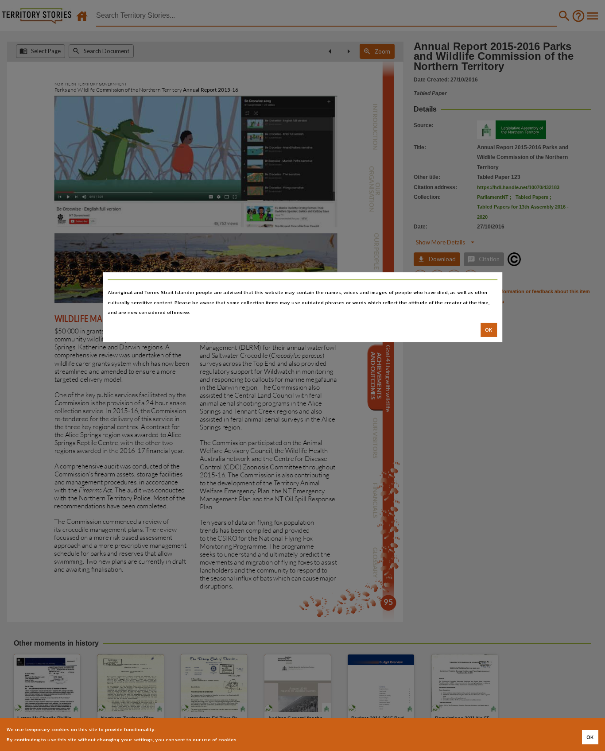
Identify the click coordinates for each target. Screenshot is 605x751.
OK (489, 330)
